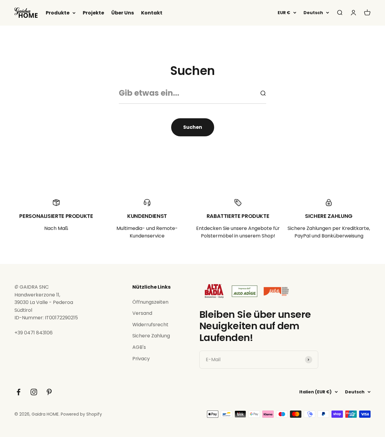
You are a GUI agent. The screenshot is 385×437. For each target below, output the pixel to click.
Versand (142, 313)
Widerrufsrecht (150, 324)
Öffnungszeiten (150, 302)
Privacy (141, 358)
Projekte (93, 12)
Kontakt (151, 12)
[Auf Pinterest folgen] (49, 392)
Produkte (57, 12)
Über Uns (122, 12)
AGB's (139, 347)
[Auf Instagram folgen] (34, 392)
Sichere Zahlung (151, 335)
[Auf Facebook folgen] (18, 392)
